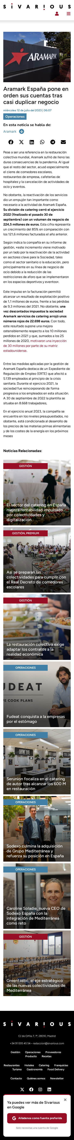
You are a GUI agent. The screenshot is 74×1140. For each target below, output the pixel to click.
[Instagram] (40, 1089)
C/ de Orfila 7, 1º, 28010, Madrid (37, 1036)
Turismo (17, 1069)
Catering (44, 1065)
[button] (10, 142)
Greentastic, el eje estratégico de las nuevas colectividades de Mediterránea (36, 985)
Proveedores (53, 1052)
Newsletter (57, 1078)
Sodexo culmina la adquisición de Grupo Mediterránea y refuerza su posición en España (35, 851)
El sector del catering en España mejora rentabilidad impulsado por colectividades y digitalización (36, 512)
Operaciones (14, 116)
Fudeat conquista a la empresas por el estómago (36, 719)
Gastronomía (35, 1069)
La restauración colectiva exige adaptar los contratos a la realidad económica (35, 649)
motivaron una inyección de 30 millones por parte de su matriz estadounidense (35, 346)
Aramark (9, 131)
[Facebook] (31, 1089)
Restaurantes (12, 1065)
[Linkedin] (49, 1089)
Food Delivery (55, 1069)
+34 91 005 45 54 (20, 1043)
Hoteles (29, 1065)
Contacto (16, 1078)
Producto (31, 1056)
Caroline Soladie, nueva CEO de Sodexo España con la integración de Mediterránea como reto (36, 916)
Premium (32, 533)
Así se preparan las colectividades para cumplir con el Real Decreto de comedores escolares (36, 579)
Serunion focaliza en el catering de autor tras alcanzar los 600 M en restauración (36, 783)
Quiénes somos (36, 1078)
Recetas (46, 1056)
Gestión (25, 466)
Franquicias (61, 1065)
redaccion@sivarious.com (48, 1043)
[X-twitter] (22, 1089)
